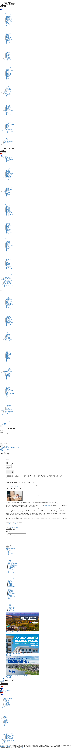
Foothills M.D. (8, 40)
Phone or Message (3, 443)
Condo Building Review (12, 570)
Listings (9, 575)
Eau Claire (8, 72)
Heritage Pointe (9, 44)
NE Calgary (10, 599)
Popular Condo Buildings (8, 110)
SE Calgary (10, 598)
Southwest (8, 54)
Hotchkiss (8, 78)
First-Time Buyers (7, 137)
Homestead (8, 77)
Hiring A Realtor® (7, 132)
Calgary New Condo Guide (12, 563)
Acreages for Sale (11, 608)
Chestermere (8, 37)
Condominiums (8, 18)
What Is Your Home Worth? (9, 131)
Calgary (9, 556)
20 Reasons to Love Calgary (13, 523)
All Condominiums (9, 94)
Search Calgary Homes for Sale (13, 486)
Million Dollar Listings (10, 30)
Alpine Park (8, 60)
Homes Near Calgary (7, 33)
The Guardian (8, 122)
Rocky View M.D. (9, 39)
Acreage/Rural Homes (10, 24)
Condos (3, 92)
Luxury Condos (9, 19)
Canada (9, 568)
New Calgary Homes (11, 606)
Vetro (7, 116)
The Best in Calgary (11, 584)
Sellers (3, 130)
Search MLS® (10, 590)
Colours (7, 125)
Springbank (8, 38)
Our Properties (8, 32)
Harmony (8, 43)
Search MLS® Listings (8, 698)
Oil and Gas (10, 579)
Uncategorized (10, 585)
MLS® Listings (8, 14)
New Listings (6, 700)
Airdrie (7, 34)
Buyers (3, 134)
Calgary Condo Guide (11, 560)
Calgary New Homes (11, 564)
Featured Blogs (10, 573)
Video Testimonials (11, 586)
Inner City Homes (9, 23)
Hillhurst (7, 76)
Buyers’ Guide (10, 592)
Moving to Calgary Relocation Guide (14, 524)
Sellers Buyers (4, 728)
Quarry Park (8, 82)
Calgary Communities (8, 59)
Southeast (8, 57)
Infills (7, 22)
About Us (3, 140)
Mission (7, 81)
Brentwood (8, 64)
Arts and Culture (11, 553)
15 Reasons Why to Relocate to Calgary (15, 525)
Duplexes (8, 26)
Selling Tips (10, 581)
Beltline (7, 102)
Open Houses (8, 31)
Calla (7, 112)
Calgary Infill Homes (11, 561)
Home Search (4, 12)
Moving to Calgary (48, 505)
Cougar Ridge (8, 67)
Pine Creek (8, 84)
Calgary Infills (10, 604)
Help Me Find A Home (8, 135)
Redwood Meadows (9, 42)
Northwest (8, 50)
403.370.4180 (8, 446)
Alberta (9, 552)
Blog (5, 143)
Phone (7, 534)
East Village (8, 71)
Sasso (7, 115)
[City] (8, 455)
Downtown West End (9, 70)
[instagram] (13, 479)
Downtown (8, 69)
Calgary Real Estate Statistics (13, 565)
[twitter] (1, 450)
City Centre (8, 52)
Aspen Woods (8, 63)
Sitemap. (21, 747)
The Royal (8, 128)
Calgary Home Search (8, 13)
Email (1, 432)
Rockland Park (8, 85)
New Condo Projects (11, 578)
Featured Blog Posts (11, 572)
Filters (7, 459)
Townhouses (8, 20)
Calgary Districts (7, 48)
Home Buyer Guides (7, 139)
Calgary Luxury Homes (12, 562)
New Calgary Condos (11, 607)
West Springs (8, 90)
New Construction (9, 21)
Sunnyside (8, 87)
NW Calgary (10, 600)
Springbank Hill (8, 86)
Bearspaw (8, 45)
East (7, 56)
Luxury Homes (8, 17)
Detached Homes (9, 16)
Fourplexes (8, 27)
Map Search (6, 699)
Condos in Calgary (11, 571)
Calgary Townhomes (11, 567)
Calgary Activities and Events (13, 557)
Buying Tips (10, 555)
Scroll (7, 549)
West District (8, 89)
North (7, 49)
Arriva (7, 117)
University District (9, 88)
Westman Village (9, 129)
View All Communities (8, 91)
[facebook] (12, 479)
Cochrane (8, 36)
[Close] (1, 290)
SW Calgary (10, 597)
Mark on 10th (8, 114)
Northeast (8, 55)
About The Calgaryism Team (9, 141)
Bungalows (8, 25)
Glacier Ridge (8, 74)
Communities (4, 46)
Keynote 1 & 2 (8, 126)
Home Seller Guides (7, 133)
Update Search (9, 467)
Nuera (7, 127)
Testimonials (6, 142)
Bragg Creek (8, 41)
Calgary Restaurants (11, 566)
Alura (7, 111)
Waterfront (8, 123)
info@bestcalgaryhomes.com (5, 746)
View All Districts (7, 58)
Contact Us (4, 144)
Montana (7, 121)
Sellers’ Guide (10, 591)
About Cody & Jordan (11, 593)
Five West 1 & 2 (9, 120)
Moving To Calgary (7, 138)
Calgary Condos (7, 93)
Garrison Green (9, 73)
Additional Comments (10, 545)
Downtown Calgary (11, 596)
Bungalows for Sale (11, 609)
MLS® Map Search (9, 15)
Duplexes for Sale (11, 610)
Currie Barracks (9, 68)
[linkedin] (2, 450)
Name (1, 430)
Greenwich (8, 75)
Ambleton (8, 62)
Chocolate (8, 119)
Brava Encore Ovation (10, 124)
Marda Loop (8, 80)
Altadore (7, 61)
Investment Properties (10, 28)
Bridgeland (8, 66)
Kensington (8, 79)
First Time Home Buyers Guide (13, 574)
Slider (9, 582)
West (7, 51)
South (7, 53)
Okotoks (7, 35)
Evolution (8, 113)
